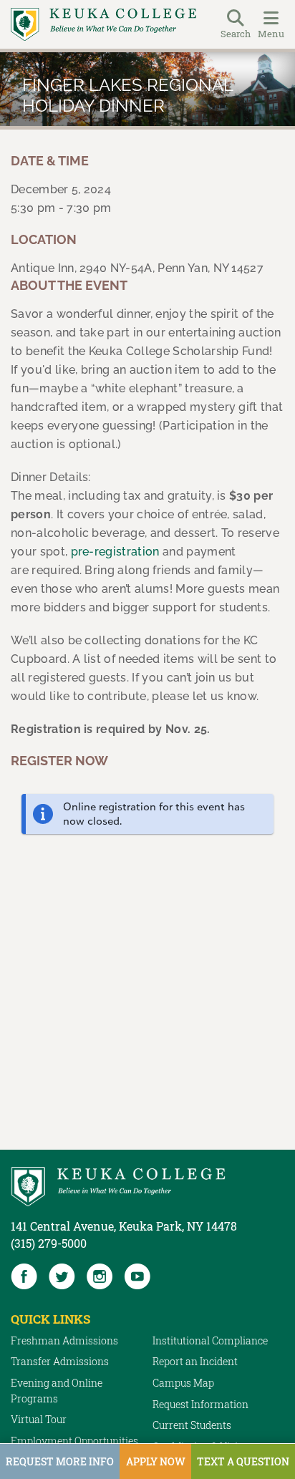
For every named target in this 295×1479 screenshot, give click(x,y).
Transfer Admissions (60, 1361)
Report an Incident (195, 1361)
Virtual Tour (39, 1419)
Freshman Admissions (64, 1340)
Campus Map (183, 1383)
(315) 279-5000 (49, 1243)
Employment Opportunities (74, 1441)
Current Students (192, 1425)
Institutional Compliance (210, 1340)
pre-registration (115, 551)
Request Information (200, 1404)
